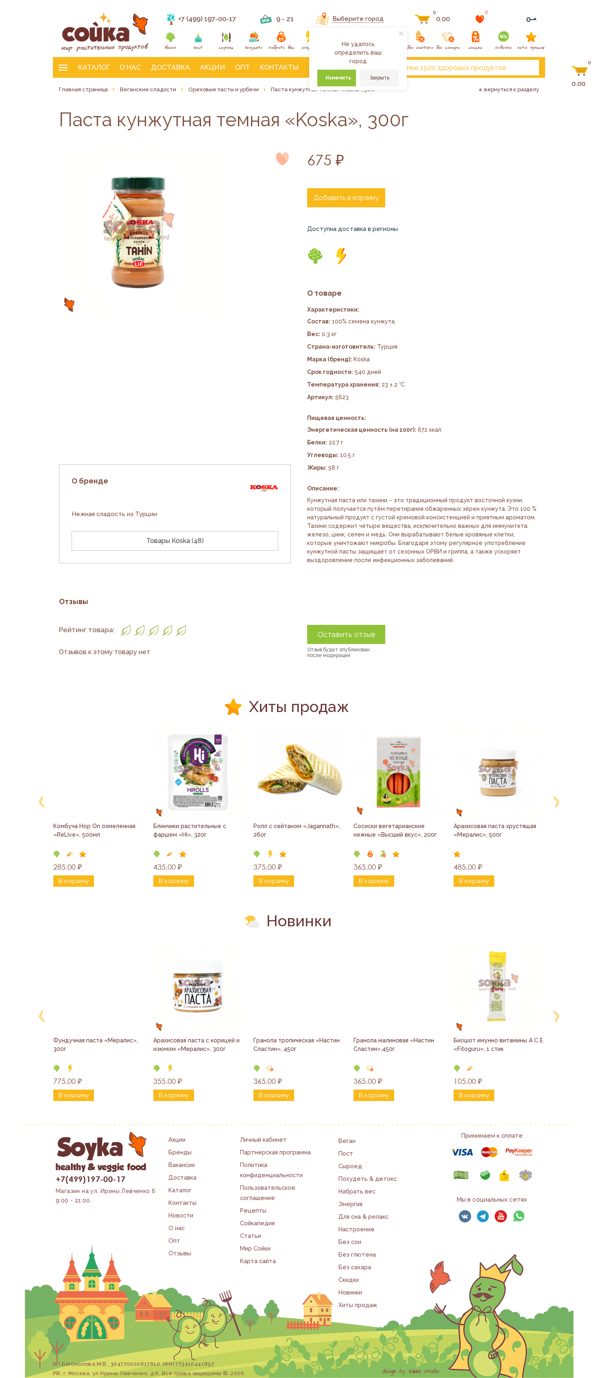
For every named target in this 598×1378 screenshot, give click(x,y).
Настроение (356, 1229)
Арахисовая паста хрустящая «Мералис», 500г (496, 830)
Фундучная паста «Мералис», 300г (96, 1044)
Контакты (279, 67)
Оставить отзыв (346, 634)
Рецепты (253, 1210)
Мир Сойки (255, 1248)
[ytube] (501, 1216)
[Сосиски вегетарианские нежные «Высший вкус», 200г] (399, 772)
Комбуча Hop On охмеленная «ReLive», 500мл (95, 830)
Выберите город (358, 18)
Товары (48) (175, 541)
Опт (242, 67)
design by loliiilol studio (410, 1371)
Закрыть (379, 78)
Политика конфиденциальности (271, 1169)
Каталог (94, 67)
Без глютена (357, 1254)
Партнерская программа (275, 1152)
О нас (130, 67)
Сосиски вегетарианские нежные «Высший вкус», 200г (395, 830)
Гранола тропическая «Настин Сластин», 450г (297, 1044)
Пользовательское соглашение (267, 1192)
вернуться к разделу (511, 89)
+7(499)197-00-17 (90, 1179)
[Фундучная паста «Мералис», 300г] (98, 986)
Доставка (170, 67)
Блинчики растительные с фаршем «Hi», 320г (190, 830)
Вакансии (181, 1164)
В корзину (74, 881)
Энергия (350, 1203)
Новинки (350, 1292)
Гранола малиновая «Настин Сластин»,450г (395, 1044)
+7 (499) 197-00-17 (207, 19)
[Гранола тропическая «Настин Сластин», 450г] (299, 986)
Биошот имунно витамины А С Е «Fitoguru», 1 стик (499, 1044)
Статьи (250, 1235)
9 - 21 (285, 19)
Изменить (338, 78)
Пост (345, 1153)
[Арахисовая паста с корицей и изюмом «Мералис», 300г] (198, 986)
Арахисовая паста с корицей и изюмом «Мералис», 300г (197, 1044)
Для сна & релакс (363, 1216)
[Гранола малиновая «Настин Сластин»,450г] (399, 986)
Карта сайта (258, 1260)
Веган (347, 1140)
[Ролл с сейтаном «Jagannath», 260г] (299, 772)
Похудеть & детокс (367, 1178)
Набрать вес (356, 1191)
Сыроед (350, 1166)
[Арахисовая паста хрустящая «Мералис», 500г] (499, 772)
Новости (180, 1215)
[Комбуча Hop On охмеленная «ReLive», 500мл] (98, 772)
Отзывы (179, 1253)
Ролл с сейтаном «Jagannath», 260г (297, 830)
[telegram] (483, 1216)
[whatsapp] (519, 1216)
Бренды (180, 1152)
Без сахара (354, 1267)
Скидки (348, 1279)
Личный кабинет (263, 1139)
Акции (212, 67)
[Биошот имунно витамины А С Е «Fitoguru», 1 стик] (499, 986)
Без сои (349, 1241)
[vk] (465, 1216)
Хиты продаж (357, 1304)
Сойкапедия (257, 1223)
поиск (526, 68)
